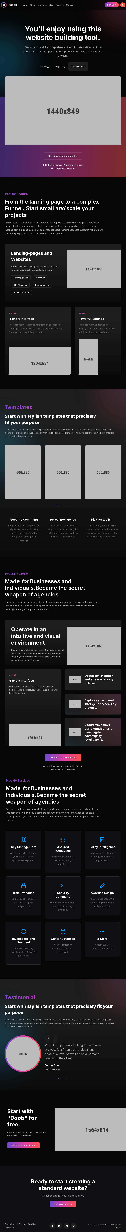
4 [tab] (68, 505)
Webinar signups (21, 292)
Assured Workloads (63, 848)
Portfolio (60, 5)
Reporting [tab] (60, 66)
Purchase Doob (62, 1204)
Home (24, 5)
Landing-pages (21, 278)
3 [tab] (64, 505)
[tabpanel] (23, 472)
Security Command (24, 519)
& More (102, 939)
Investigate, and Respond (23, 940)
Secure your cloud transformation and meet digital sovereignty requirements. (98, 732)
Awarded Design (102, 893)
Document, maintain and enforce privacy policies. (99, 679)
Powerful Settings (91, 319)
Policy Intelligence (63, 519)
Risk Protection (101, 519)
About (32, 5)
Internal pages (42, 285)
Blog (51, 5)
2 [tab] (60, 505)
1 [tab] (57, 505)
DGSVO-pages (20, 285)
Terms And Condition (27, 1224)
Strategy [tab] (45, 66)
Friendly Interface (21, 319)
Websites (40, 278)
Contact (69, 5)
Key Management (23, 847)
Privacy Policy (10, 1224)
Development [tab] (78, 66)
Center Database (63, 939)
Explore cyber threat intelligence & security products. (100, 703)
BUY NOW (111, 5)
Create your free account (62, 156)
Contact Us (9, 1228)
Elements (42, 5)
